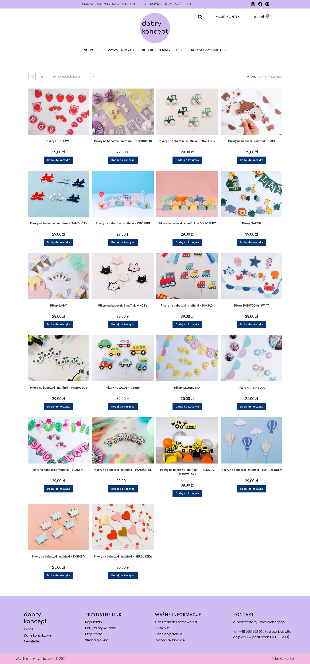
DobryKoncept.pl (282, 659)
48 (264, 76)
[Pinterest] (267, 4)
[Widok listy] (41, 76)
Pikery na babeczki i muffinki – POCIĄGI (187, 305)
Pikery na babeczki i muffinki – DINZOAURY (187, 223)
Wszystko (275, 76)
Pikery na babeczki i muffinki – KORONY (58, 556)
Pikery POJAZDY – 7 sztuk (122, 387)
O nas (28, 629)
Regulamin (93, 622)
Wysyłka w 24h (121, 50)
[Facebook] (260, 4)
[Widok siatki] (32, 76)
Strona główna (96, 640)
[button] (200, 17)
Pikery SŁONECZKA (187, 387)
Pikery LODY (58, 305)
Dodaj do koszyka (58, 160)
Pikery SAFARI (251, 223)
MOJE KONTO (227, 17)
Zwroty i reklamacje (170, 640)
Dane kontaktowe (38, 635)
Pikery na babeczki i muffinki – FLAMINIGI (58, 470)
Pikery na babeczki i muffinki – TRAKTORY (187, 141)
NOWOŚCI (91, 50)
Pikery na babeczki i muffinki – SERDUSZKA (123, 556)
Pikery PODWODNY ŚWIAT (251, 305)
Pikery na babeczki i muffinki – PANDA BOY (58, 387)
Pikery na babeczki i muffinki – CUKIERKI (123, 223)
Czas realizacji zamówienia (176, 622)
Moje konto (93, 634)
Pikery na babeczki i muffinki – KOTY (122, 305)
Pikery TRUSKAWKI (58, 141)
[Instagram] (253, 4)
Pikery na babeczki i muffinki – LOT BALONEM (251, 470)
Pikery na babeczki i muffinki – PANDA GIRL (123, 470)
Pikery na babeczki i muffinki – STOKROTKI (123, 141)
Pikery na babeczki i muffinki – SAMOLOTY (58, 223)
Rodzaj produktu (206, 50)
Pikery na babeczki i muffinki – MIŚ (251, 141)
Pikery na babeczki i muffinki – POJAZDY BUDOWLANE (187, 472)
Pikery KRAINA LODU (252, 387)
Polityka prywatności (101, 628)
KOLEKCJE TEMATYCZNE (160, 50)
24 (259, 76)
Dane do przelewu (169, 634)
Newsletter (32, 641)
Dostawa (162, 628)
